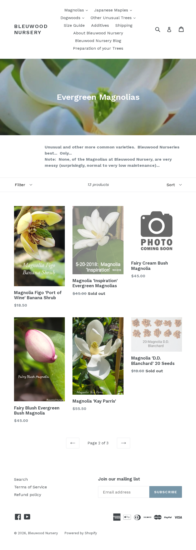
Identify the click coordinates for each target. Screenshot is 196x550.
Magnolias (77, 9)
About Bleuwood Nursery (98, 33)
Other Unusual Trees (114, 17)
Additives (100, 25)
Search (21, 479)
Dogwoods (73, 17)
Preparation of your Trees (98, 48)
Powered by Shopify (80, 533)
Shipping (123, 25)
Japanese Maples (114, 9)
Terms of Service (30, 487)
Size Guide (74, 25)
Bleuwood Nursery (31, 29)
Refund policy (27, 494)
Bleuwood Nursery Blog (98, 40)
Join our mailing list (119, 479)
